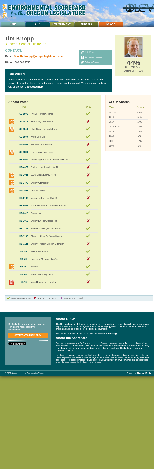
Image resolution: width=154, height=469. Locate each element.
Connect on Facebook (94, 57)
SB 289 (23, 251)
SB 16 (24, 282)
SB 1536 (23, 152)
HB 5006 (23, 205)
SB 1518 (23, 121)
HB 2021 (23, 175)
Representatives (62, 24)
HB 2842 (23, 190)
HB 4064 (23, 159)
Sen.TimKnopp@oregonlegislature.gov (38, 56)
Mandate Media (144, 373)
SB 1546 (23, 129)
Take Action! (16, 73)
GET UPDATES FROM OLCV (27, 335)
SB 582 (23, 259)
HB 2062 (23, 221)
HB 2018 (23, 213)
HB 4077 (23, 167)
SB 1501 (23, 114)
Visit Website (90, 52)
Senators (86, 24)
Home (13, 24)
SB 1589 (23, 137)
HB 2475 (23, 183)
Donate (110, 24)
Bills (38, 24)
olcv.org (112, 333)
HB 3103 (23, 236)
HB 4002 (23, 144)
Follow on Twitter (92, 62)
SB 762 (23, 266)
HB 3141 (23, 244)
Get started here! (34, 86)
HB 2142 (23, 198)
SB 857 (23, 274)
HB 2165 (23, 228)
